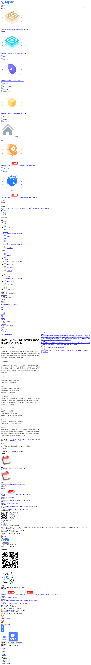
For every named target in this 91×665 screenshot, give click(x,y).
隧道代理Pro (4, 494)
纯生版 (16, 136)
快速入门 (9, 255)
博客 (5, 334)
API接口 (7, 506)
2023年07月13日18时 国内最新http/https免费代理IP (53, 347)
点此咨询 (8, 520)
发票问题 (20, 244)
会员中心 (3, 321)
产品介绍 (5, 232)
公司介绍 (3, 509)
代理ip (7, 439)
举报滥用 (22, 509)
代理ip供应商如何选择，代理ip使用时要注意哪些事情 (74, 338)
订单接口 (10, 278)
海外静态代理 (11, 497)
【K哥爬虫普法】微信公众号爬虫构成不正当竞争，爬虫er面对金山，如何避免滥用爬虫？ (63, 343)
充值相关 (12, 503)
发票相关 (17, 503)
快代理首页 (12, 440)
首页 (2, 334)
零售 (4, 202)
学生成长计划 (10, 500)
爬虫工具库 (11, 289)
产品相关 (7, 503)
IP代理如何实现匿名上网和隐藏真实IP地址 (75, 335)
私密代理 (10, 233)
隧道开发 (5, 261)
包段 (4, 200)
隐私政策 (31, 506)
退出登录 (7, 321)
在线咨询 (3, 663)
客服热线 (7, 663)
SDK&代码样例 (10, 284)
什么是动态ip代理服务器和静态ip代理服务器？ (52, 335)
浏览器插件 (8, 238)
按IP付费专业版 (7, 91)
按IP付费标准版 (7, 86)
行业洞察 (9, 334)
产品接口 (15, 278)
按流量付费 (6, 168)
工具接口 (20, 278)
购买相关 (3, 503)
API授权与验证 (10, 281)
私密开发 (10, 261)
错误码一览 (9, 271)
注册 (4, 320)
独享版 (5, 119)
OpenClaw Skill (26, 500)
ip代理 (12, 439)
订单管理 (3, 327)
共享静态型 (6, 121)
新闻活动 (28, 439)
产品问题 (10, 244)
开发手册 (5, 259)
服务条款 (26, 506)
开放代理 (74, 350)
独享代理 (15, 233)
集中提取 (5, 89)
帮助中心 (9, 227)
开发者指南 (12, 506)
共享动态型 (6, 116)
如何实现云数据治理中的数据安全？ (51, 338)
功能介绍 (9, 236)
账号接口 (5, 278)
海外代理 (20, 233)
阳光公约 (35, 506)
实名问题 (15, 244)
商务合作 (17, 509)
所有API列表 (6, 276)
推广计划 (12, 509)
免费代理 (47, 595)
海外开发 (20, 261)
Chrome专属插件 (19, 500)
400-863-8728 (4, 295)
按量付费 (5, 59)
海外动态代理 (4, 497)
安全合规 (7, 509)
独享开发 (15, 261)
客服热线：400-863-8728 (7, 605)
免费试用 (3, 500)
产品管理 (3, 29)
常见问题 (5, 243)
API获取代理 (9, 264)
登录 (2, 317)
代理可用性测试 (11, 267)
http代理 (17, 439)
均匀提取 (5, 83)
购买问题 (5, 244)
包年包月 (5, 31)
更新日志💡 (10, 248)
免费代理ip (22, 439)
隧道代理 (5, 233)
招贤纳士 (27, 509)
